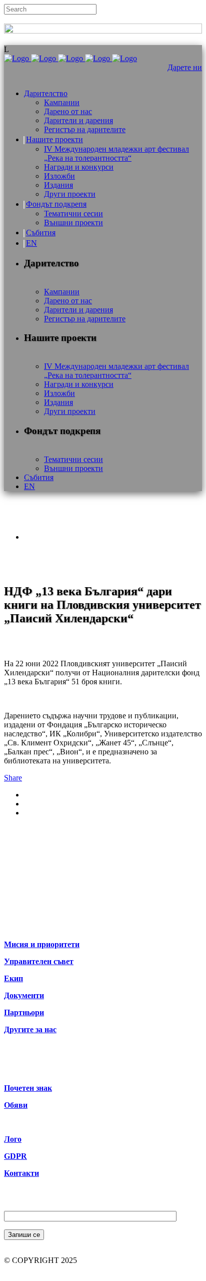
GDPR (15, 1156)
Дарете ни (185, 67)
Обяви (16, 1105)
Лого (13, 1139)
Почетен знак (28, 1088)
